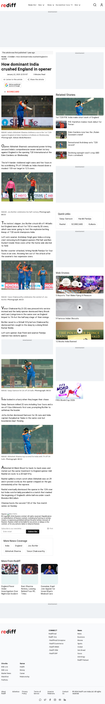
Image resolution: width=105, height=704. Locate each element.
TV (72, 5)
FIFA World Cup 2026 (65, 400)
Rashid (62, 224)
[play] (79, 284)
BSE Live (4, 667)
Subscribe (32, 532)
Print (51, 529)
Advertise (15, 692)
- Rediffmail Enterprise (57, 640)
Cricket (11, 57)
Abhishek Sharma (13, 551)
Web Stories (62, 272)
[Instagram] (55, 700)
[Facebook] (50, 700)
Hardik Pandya (84, 219)
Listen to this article (14, 80)
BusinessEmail (60, 5)
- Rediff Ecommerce (56, 644)
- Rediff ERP (53, 653)
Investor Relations (51, 693)
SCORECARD (77, 224)
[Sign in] (102, 5)
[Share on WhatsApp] (40, 700)
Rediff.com (82, 692)
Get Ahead (81, 650)
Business (81, 637)
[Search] (95, 5)
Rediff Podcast (83, 660)
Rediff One (53, 637)
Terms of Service (37, 693)
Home (30, 5)
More (76, 5)
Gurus (68, 5)
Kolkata (92, 224)
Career (22, 673)
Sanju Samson (66, 219)
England (18, 545)
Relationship (24, 677)
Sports (80, 644)
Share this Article (37, 80)
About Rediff (3, 693)
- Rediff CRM (53, 650)
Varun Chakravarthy (36, 551)
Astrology (81, 657)
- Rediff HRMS (54, 647)
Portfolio (4, 680)
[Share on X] (45, 700)
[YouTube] (60, 700)
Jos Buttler (33, 545)
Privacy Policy (24, 693)
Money (49, 5)
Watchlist (5, 677)
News (40, 5)
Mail (34, 5)
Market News (6, 673)
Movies (80, 640)
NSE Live (4, 670)
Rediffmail (52, 634)
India (7, 545)
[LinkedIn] (65, 700)
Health (22, 667)
